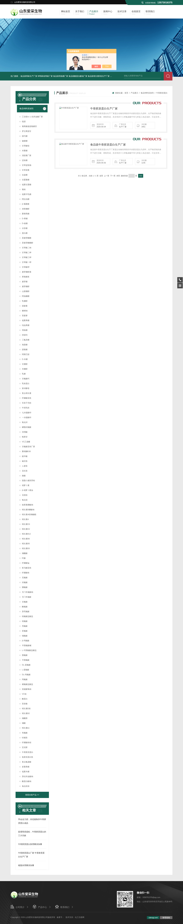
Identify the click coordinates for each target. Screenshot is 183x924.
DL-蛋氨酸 (26, 665)
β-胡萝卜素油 (27, 490)
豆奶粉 (25, 495)
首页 (126, 93)
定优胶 (25, 747)
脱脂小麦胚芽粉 (28, 480)
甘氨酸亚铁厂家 (28, 446)
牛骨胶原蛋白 (27, 752)
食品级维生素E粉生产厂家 (99, 76)
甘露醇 (25, 364)
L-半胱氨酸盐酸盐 (29, 650)
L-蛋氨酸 (25, 670)
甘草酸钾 (25, 267)
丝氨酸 (25, 582)
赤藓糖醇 (25, 209)
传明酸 (25, 432)
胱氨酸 (25, 655)
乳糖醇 (25, 301)
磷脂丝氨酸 (26, 427)
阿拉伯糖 (25, 199)
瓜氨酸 (25, 577)
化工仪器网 (79, 917)
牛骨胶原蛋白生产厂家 (104, 108)
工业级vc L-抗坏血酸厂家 (32, 117)
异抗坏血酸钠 (27, 776)
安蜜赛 (25, 315)
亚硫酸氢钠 (26, 689)
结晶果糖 (25, 325)
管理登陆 (166, 918)
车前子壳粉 (26, 403)
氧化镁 (25, 500)
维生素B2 (26, 713)
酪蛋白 (25, 699)
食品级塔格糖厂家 (60, 76)
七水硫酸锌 (26, 412)
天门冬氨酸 (26, 597)
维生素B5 (26, 543)
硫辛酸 (25, 456)
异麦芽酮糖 (26, 238)
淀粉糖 (25, 160)
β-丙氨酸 (25, 641)
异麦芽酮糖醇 (27, 243)
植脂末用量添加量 (26, 865)
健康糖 (25, 141)
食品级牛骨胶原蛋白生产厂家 (108, 144)
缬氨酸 (25, 636)
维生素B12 (26, 534)
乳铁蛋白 (25, 383)
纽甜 (24, 121)
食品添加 (25, 786)
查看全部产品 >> (32, 795)
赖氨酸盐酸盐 (27, 684)
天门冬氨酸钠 (27, 592)
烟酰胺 (25, 718)
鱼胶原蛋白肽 (27, 757)
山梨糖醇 (25, 291)
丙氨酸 (25, 679)
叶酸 (24, 558)
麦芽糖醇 (25, 286)
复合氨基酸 (26, 762)
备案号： (60, 917)
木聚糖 (25, 151)
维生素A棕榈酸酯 (29, 514)
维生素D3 (26, 524)
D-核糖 (25, 223)
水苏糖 (25, 228)
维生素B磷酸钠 (28, 510)
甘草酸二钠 (26, 248)
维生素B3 (26, 548)
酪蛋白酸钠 (26, 781)
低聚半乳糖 (26, 194)
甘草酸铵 (25, 146)
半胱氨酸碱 (26, 645)
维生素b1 (26, 728)
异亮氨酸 (25, 611)
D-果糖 (25, 218)
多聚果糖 (25, 767)
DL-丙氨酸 (26, 674)
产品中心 (42, 907)
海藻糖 (25, 345)
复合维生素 (26, 393)
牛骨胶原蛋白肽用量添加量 (30, 844)
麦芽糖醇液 (26, 272)
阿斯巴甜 (25, 354)
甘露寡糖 (25, 180)
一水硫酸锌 (26, 417)
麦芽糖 (25, 282)
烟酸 (24, 723)
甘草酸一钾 (26, 262)
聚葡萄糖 (25, 214)
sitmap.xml (153, 918)
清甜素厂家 (26, 155)
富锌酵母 (25, 388)
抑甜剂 (25, 335)
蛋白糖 (25, 233)
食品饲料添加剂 (26, 108)
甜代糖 (25, 136)
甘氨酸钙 (25, 379)
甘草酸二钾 (26, 252)
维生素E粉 (26, 708)
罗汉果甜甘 (26, 131)
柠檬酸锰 (25, 563)
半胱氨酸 (25, 660)
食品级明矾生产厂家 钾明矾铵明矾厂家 (36, 76)
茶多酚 (25, 704)
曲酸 (24, 476)
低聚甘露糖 (26, 184)
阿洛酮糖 (25, 296)
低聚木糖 (25, 771)
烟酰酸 (25, 553)
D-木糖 (25, 359)
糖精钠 (25, 311)
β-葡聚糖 (25, 204)
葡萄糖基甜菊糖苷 (29, 126)
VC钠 (24, 694)
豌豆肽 (25, 461)
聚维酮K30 (26, 451)
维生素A (25, 519)
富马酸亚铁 (26, 568)
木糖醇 (25, 369)
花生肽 (25, 471)
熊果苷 (25, 437)
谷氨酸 (25, 602)
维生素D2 (26, 529)
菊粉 (24, 189)
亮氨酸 (25, 626)
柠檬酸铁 (25, 573)
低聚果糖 (25, 320)
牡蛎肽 (25, 738)
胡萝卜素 (25, 485)
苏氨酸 (25, 631)
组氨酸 (25, 621)
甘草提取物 (26, 165)
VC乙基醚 (26, 442)
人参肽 (25, 466)
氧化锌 (25, 422)
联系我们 (64, 907)
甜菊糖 (25, 349)
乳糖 (24, 374)
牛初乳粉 (25, 408)
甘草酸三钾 (26, 257)
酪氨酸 (25, 607)
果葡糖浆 (25, 277)
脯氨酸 (25, 587)
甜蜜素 (25, 306)
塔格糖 (25, 330)
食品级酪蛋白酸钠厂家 (78, 76)
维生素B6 (26, 539)
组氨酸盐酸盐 (27, 616)
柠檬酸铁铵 (26, 742)
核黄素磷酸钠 (27, 505)
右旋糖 (25, 175)
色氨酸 (25, 733)
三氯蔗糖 (25, 340)
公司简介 (20, 907)
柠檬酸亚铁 (26, 398)
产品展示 (134, 93)
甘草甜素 (25, 170)
